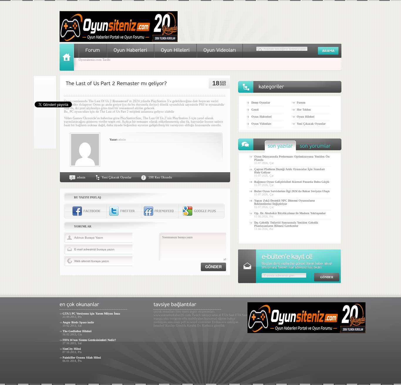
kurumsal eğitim (215, 318)
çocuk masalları (164, 311)
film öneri (182, 311)
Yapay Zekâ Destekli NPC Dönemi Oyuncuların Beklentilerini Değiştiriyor (284, 202)
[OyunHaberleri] (130, 50)
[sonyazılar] (280, 147)
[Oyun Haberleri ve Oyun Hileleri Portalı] (119, 41)
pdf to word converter (196, 322)
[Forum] (92, 50)
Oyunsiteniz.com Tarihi (94, 59)
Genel (255, 109)
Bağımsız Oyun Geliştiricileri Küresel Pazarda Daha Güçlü (291, 181)
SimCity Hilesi (72, 348)
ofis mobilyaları (192, 318)
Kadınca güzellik (213, 325)
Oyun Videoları (261, 123)
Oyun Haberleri (261, 116)
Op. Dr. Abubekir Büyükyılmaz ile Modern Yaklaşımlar (290, 213)
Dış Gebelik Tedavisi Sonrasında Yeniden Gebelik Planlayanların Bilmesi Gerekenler (286, 224)
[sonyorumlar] (315, 147)
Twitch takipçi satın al (206, 315)
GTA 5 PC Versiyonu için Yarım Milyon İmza (91, 313)
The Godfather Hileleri (77, 331)
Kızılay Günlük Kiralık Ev (183, 325)
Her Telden (304, 109)
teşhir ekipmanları (202, 311)
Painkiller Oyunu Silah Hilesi (82, 357)
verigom (175, 318)
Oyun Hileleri (305, 116)
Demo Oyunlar (260, 102)
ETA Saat (228, 315)
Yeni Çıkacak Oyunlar (117, 177)
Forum (301, 102)
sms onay (174, 322)
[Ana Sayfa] (69, 69)
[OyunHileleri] (175, 50)
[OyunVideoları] (219, 50)
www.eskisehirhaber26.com (172, 315)
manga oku (161, 318)
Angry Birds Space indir (78, 322)
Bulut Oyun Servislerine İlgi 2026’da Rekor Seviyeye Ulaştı (292, 191)
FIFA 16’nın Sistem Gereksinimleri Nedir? (89, 340)
